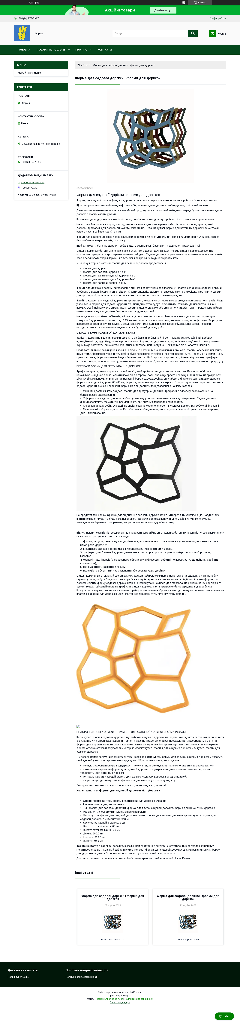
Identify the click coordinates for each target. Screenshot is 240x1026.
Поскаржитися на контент (109, 999)
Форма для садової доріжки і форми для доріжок (112, 897)
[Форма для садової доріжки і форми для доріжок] (150, 136)
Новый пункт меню (29, 72)
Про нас (81, 49)
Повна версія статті (112, 939)
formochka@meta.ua (32, 182)
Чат (227, 1016)
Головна (24, 49)
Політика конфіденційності (138, 999)
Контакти (105, 49)
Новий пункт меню (18, 976)
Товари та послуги (51, 49)
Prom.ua (137, 992)
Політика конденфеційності (82, 976)
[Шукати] (193, 33)
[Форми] (22, 40)
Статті (86, 65)
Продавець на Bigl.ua (120, 995)
